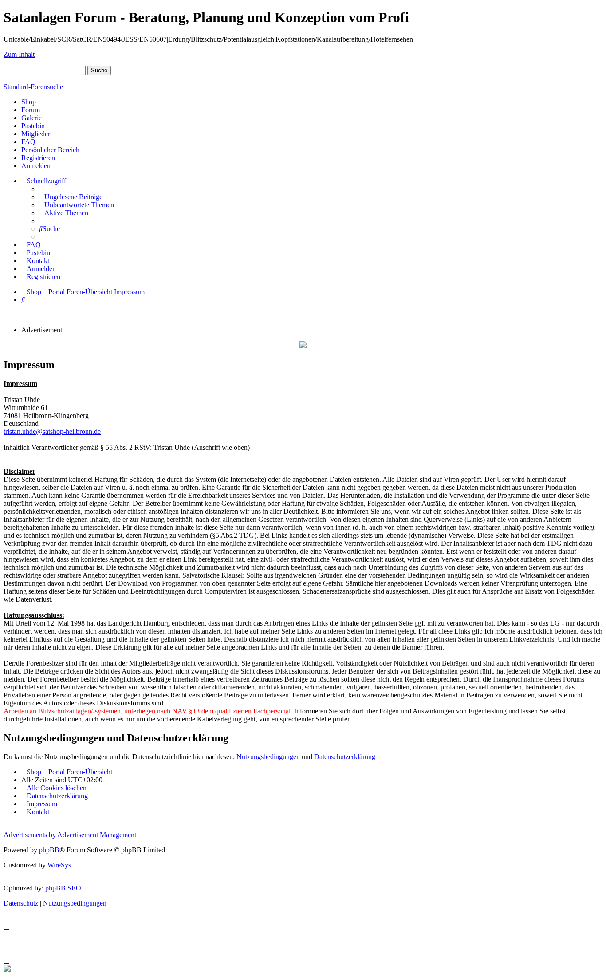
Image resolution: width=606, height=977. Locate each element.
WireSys (59, 865)
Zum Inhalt (19, 54)
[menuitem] (70, 197)
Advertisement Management (96, 835)
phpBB (49, 850)
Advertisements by (30, 835)
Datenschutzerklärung (344, 756)
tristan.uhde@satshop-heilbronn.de (52, 431)
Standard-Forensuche (33, 87)
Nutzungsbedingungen (268, 756)
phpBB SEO (63, 888)
